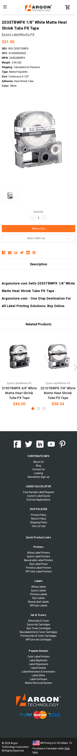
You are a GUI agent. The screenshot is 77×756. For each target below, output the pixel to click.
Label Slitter (38, 675)
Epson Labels (38, 590)
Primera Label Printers (38, 567)
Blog (38, 465)
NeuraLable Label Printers (38, 560)
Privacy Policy (38, 514)
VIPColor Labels (38, 605)
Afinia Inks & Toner (38, 620)
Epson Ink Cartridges (38, 624)
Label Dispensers (38, 664)
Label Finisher (38, 667)
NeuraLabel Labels (38, 601)
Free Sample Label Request (38, 492)
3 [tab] (44, 408)
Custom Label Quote (38, 495)
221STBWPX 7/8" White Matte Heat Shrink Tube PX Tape (57, 393)
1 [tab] (33, 408)
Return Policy (38, 518)
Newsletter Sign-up (38, 476)
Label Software (38, 679)
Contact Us (38, 469)
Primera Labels (38, 594)
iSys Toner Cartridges (39, 628)
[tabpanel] (19, 370)
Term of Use (38, 526)
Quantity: (38, 211)
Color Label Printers (39, 656)
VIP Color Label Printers (38, 571)
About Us (38, 461)
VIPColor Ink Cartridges (38, 639)
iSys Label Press (38, 564)
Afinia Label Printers (38, 552)
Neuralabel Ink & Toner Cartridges (38, 632)
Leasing (38, 473)
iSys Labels (38, 598)
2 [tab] (38, 408)
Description (38, 264)
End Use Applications (38, 499)
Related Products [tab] (38, 324)
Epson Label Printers (38, 556)
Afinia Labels (38, 586)
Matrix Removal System (38, 682)
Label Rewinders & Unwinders (38, 671)
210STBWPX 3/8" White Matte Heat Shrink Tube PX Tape (19, 393)
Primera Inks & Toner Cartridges (38, 635)
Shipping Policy (38, 522)
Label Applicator (38, 660)
